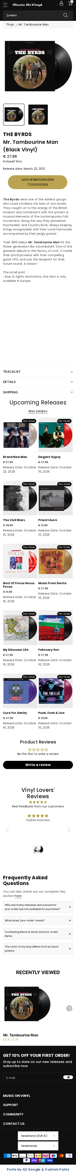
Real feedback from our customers (38, 806)
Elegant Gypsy (49, 457)
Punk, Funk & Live (51, 713)
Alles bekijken (38, 411)
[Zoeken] (66, 15)
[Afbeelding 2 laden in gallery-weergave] (38, 114)
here (18, 896)
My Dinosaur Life (16, 650)
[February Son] (55, 627)
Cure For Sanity (15, 713)
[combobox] (38, 15)
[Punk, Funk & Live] (55, 690)
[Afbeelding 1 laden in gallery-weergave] (13, 114)
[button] (7, 4)
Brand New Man (15, 457)
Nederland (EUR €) (34, 1136)
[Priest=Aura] (55, 498)
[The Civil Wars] (20, 498)
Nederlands (29, 1146)
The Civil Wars (14, 520)
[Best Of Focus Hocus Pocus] (20, 561)
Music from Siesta (52, 583)
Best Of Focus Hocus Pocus (18, 585)
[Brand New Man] (20, 434)
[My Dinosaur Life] (20, 627)
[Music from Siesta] (55, 561)
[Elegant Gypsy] (55, 434)
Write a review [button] (38, 764)
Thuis (10, 24)
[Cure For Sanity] (20, 690)
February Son (48, 650)
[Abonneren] (68, 1077)
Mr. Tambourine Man (20, 1035)
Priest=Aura (47, 520)
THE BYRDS (17, 134)
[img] (38, 802)
